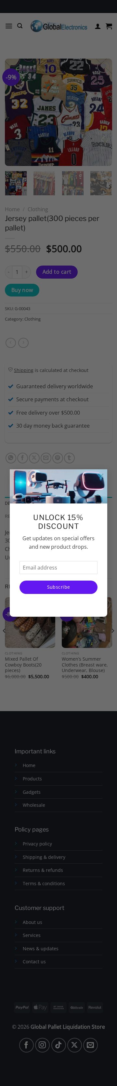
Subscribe (58, 587)
